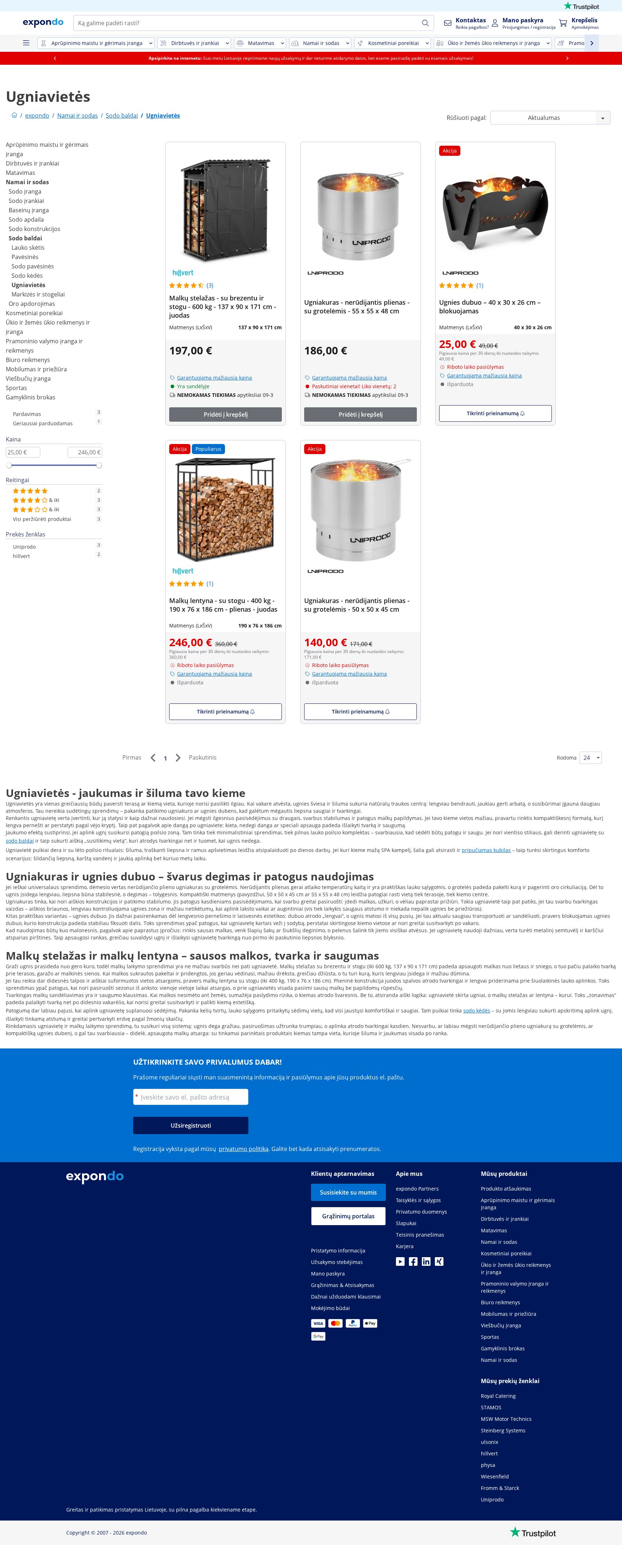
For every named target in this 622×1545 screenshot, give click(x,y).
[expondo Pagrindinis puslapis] (14, 115)
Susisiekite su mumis (348, 1192)
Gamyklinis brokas (30, 397)
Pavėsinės (25, 257)
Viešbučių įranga (28, 378)
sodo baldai (20, 840)
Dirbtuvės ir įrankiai (32, 163)
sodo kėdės (476, 1010)
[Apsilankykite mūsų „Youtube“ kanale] (400, 1264)
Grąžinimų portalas (348, 1216)
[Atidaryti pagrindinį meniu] (26, 43)
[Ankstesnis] (152, 757)
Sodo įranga (25, 191)
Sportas (16, 388)
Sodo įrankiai (26, 201)
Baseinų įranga (29, 210)
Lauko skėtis (28, 248)
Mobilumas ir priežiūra (36, 369)
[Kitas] (177, 757)
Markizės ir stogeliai (38, 294)
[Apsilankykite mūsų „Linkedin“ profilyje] (426, 1264)
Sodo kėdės (27, 276)
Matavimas (20, 173)
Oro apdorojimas (32, 304)
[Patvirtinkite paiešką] (425, 23)
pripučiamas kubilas (486, 850)
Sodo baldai (25, 238)
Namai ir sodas (27, 182)
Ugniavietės (28, 285)
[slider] (9, 465)
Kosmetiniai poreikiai (34, 313)
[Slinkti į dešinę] (567, 58)
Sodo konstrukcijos (34, 229)
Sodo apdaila (26, 219)
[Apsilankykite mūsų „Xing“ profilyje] (439, 1264)
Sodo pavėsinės (33, 266)
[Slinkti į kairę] (55, 58)
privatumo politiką (244, 1149)
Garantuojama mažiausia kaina (214, 377)
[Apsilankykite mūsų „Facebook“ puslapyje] (413, 1264)
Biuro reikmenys (28, 360)
